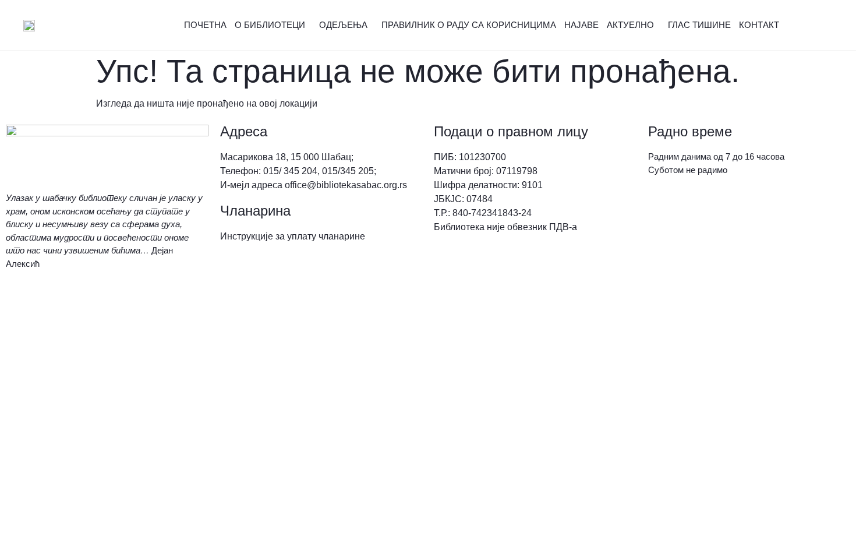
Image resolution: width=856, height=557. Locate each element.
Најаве (581, 25)
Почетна (205, 25)
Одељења (343, 25)
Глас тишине (699, 25)
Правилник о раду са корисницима (468, 25)
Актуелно (630, 25)
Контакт (759, 25)
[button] (824, 25)
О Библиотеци (270, 25)
